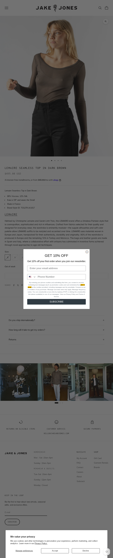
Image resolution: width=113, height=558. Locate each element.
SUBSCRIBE (57, 301)
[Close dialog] (86, 251)
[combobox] (31, 277)
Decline (86, 551)
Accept (55, 551)
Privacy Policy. (41, 543)
